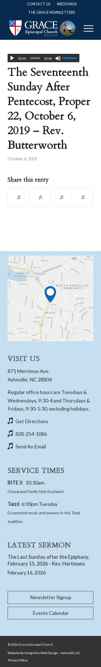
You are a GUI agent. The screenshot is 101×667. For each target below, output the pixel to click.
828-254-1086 (31, 434)
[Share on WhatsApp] (61, 197)
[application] (43, 58)
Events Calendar (51, 613)
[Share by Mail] (82, 197)
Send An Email (30, 446)
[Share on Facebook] (18, 197)
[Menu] (85, 28)
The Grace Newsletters (51, 12)
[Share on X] (39, 197)
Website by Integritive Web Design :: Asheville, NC (44, 653)
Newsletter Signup (50, 597)
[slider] (71, 58)
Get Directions (31, 421)
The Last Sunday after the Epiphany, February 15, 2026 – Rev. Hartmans (48, 560)
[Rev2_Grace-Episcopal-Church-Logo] (42, 28)
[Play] (12, 58)
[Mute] (58, 58)
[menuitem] (39, 4)
